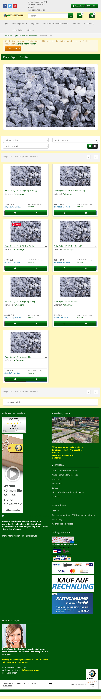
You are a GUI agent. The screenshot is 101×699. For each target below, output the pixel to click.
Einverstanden (13, 48)
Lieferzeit (56, 496)
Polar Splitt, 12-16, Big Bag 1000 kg (20, 190)
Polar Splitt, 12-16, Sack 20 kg (17, 357)
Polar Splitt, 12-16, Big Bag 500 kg (69, 246)
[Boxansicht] (95, 146)
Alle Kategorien (19, 23)
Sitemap (55, 510)
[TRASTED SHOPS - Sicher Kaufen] (12, 473)
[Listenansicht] (90, 146)
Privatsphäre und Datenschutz (65, 475)
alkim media (7, 685)
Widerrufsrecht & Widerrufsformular (68, 492)
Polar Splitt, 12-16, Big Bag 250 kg (69, 190)
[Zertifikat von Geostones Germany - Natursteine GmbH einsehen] (14, 424)
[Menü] (96, 670)
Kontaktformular (10, 675)
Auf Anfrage (19, 194)
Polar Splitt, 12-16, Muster (66, 301)
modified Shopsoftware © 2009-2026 (84, 684)
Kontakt (76, 23)
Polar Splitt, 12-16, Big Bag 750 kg (19, 301)
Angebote (35, 23)
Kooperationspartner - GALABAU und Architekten (73, 515)
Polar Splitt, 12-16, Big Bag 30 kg (19, 246)
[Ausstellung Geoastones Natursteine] (75, 430)
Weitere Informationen (26, 43)
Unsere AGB (57, 479)
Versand (31, 207)
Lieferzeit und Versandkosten (56, 23)
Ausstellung (89, 23)
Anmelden (92, 6)
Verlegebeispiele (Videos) (23, 30)
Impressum (57, 483)
